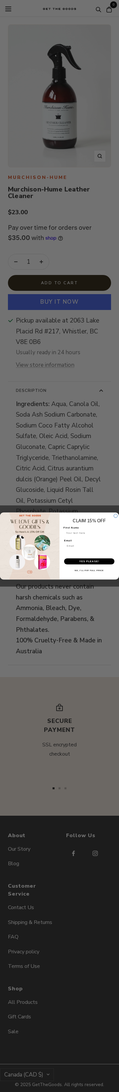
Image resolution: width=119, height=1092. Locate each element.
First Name (71, 528)
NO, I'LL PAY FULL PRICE (89, 570)
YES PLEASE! (89, 561)
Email (68, 540)
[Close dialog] (115, 516)
